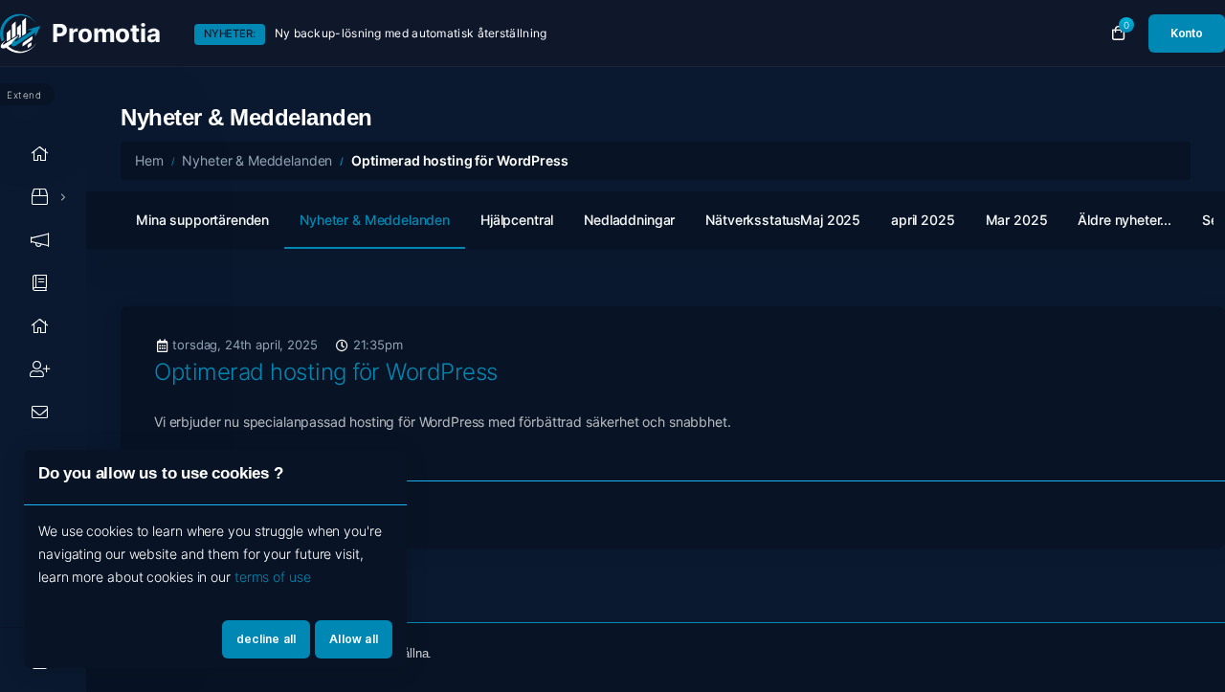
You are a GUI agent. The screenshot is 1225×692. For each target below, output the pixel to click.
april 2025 (923, 220)
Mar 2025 (1017, 220)
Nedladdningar (629, 220)
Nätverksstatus (753, 220)
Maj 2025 (830, 220)
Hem (149, 160)
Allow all (353, 639)
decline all (266, 639)
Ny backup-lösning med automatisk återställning (411, 33)
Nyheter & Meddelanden (257, 160)
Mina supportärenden (202, 220)
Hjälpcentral (516, 220)
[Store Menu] (40, 196)
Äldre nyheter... (1124, 220)
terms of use (272, 577)
